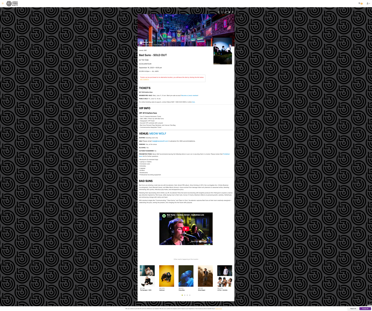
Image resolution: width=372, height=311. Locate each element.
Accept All (365, 308)
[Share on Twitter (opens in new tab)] (222, 12)
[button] (2, 3)
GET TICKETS (144, 79)
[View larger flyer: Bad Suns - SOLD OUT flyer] (222, 51)
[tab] (182, 295)
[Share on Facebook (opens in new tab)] (218, 12)
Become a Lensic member (189, 95)
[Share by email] (229, 12)
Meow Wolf (147, 42)
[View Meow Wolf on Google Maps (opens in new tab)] (141, 43)
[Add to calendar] (232, 12)
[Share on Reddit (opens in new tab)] (225, 12)
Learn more (218, 308)
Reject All (353, 308)
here (193, 102)
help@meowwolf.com (160, 141)
